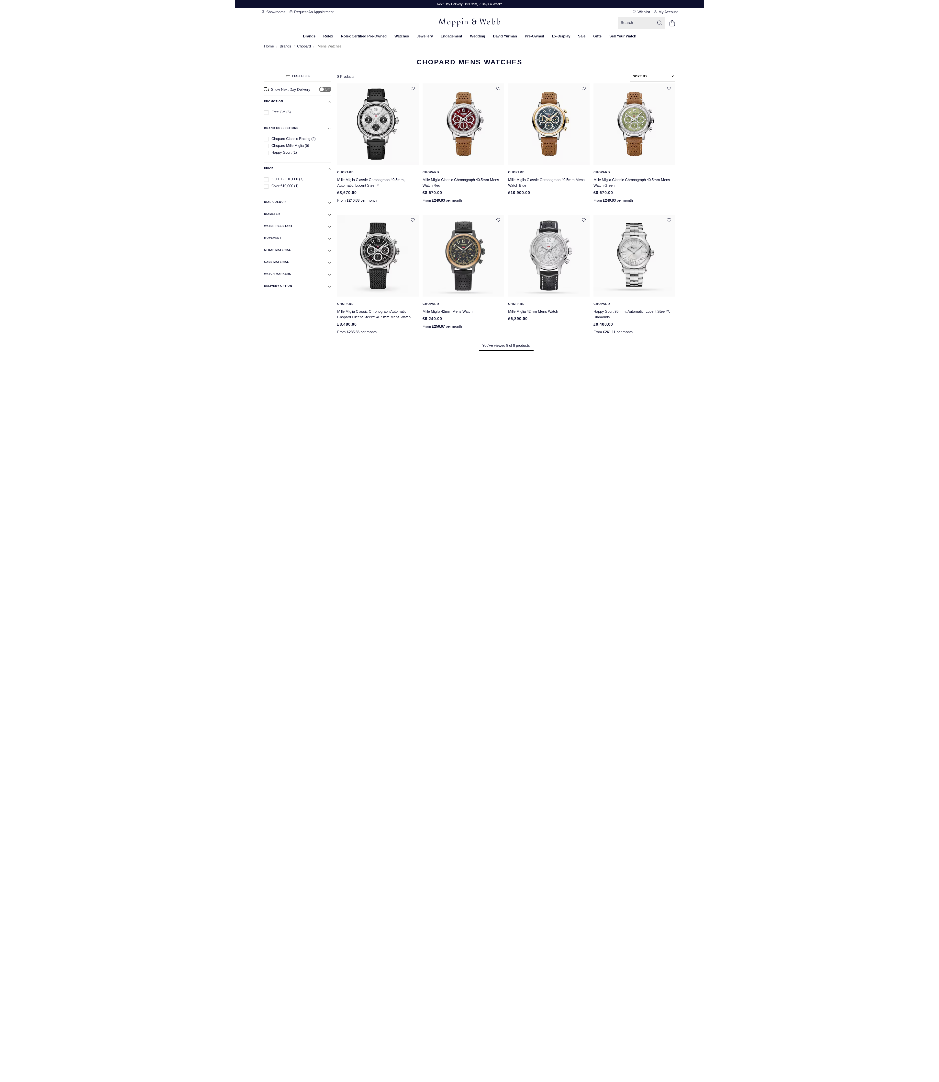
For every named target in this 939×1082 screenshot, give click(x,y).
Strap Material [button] (277, 249)
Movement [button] (272, 237)
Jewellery (425, 36)
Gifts (597, 36)
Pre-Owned (534, 36)
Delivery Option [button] (278, 285)
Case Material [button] (276, 261)
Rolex (328, 36)
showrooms (275, 12)
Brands (309, 36)
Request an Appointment (313, 12)
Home (269, 46)
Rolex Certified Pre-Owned (364, 36)
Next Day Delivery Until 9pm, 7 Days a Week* (469, 4)
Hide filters (301, 75)
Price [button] (268, 168)
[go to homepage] (469, 23)
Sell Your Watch (622, 36)
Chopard (304, 46)
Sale (581, 36)
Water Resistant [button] (278, 225)
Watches (401, 36)
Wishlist (643, 12)
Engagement (451, 36)
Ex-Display (561, 36)
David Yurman (505, 36)
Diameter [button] (272, 213)
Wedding (477, 36)
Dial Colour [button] (275, 201)
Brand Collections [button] (281, 128)
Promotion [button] (273, 101)
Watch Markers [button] (277, 273)
